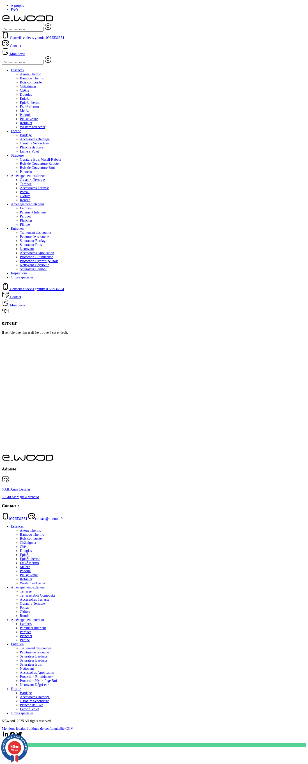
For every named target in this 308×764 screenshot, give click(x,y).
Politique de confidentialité (45, 728)
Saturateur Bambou (33, 269)
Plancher (26, 220)
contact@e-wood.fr (49, 519)
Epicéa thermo (30, 102)
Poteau (25, 192)
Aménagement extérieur (28, 176)
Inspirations (19, 273)
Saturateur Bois (31, 245)
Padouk (25, 115)
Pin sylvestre (29, 119)
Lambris (26, 208)
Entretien (17, 228)
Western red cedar (32, 127)
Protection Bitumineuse (36, 257)
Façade (16, 131)
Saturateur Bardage (33, 241)
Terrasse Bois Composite (37, 595)
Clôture (25, 196)
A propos (17, 5)
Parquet (25, 216)
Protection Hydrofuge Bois (39, 261)
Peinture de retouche (34, 236)
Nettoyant (27, 249)
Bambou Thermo (32, 78)
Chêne (24, 90)
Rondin (25, 200)
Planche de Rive (31, 147)
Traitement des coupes (35, 232)
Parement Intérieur (33, 212)
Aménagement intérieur (27, 204)
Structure (17, 155)
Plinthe (25, 224)
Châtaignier (28, 86)
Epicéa (25, 98)
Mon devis (17, 54)
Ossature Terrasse (32, 180)
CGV (69, 728)
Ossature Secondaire (34, 143)
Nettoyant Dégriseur (34, 265)
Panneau (26, 172)
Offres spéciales (22, 277)
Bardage (26, 135)
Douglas (26, 94)
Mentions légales (14, 728)
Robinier (26, 123)
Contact (15, 46)
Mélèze (25, 111)
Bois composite (31, 82)
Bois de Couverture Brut (37, 167)
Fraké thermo (29, 107)
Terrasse (26, 184)
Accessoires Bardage (35, 139)
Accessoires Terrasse (34, 188)
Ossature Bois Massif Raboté (40, 159)
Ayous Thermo (30, 74)
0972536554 (18, 519)
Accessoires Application (37, 253)
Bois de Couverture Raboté (39, 163)
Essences (17, 70)
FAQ (14, 10)
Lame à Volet (29, 151)
